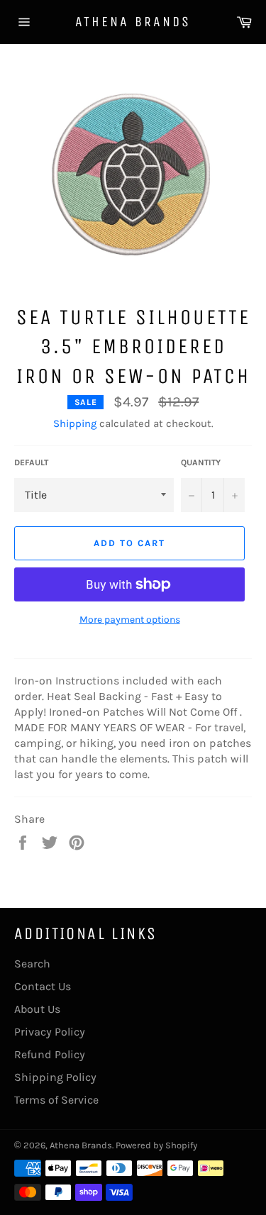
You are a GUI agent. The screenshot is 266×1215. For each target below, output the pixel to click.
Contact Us (42, 986)
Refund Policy (49, 1054)
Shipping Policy (55, 1077)
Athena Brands (133, 21)
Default (31, 462)
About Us (37, 1009)
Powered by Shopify (156, 1145)
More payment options (129, 620)
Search (32, 963)
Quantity (201, 462)
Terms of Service (56, 1099)
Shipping (74, 423)
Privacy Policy (49, 1031)
